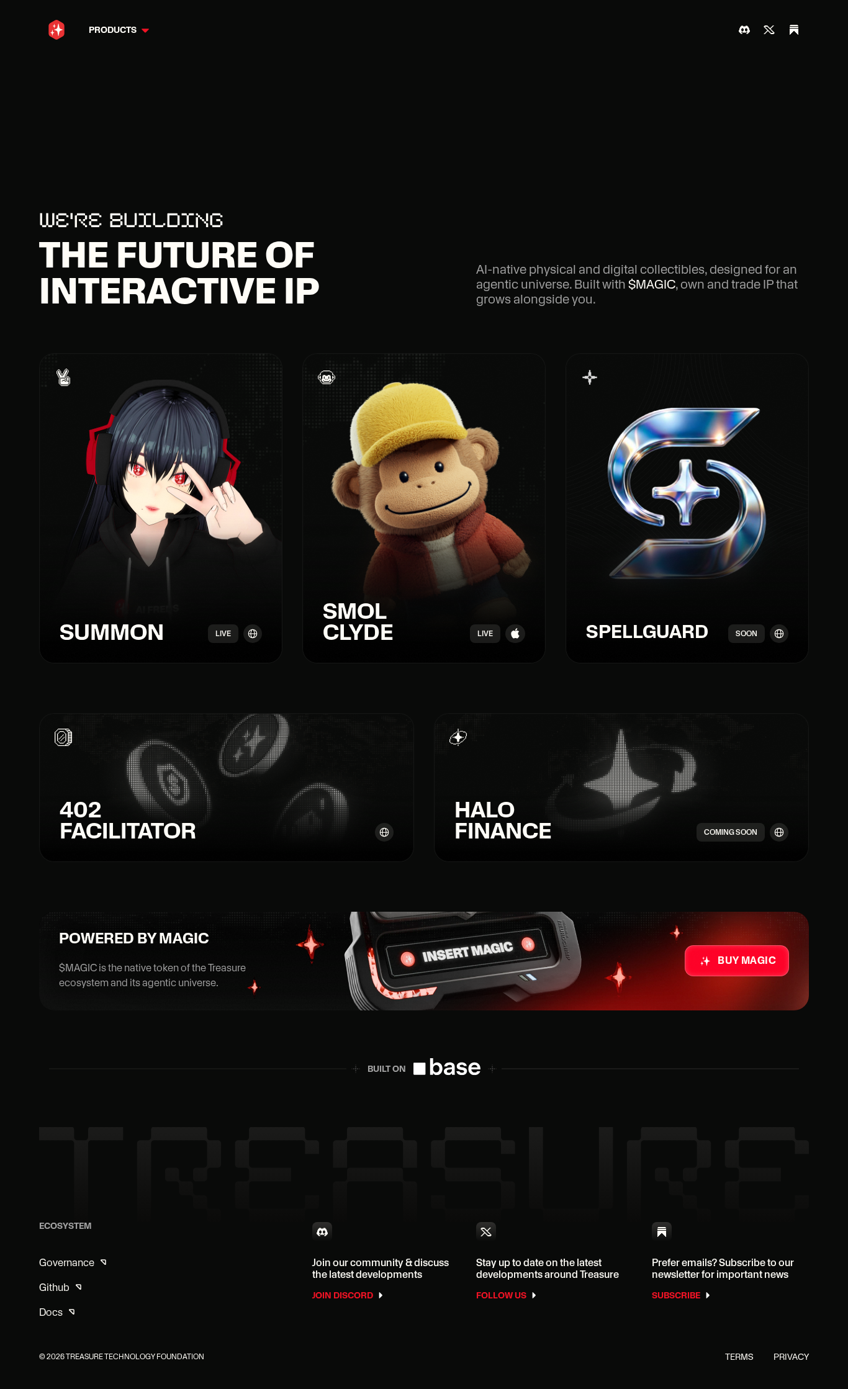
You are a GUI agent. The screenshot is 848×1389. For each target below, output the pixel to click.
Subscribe (676, 1295)
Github (54, 1287)
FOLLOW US (501, 1295)
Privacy (791, 1357)
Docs (51, 1312)
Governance (66, 1263)
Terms (739, 1357)
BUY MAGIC (747, 960)
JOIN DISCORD (342, 1295)
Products (113, 30)
